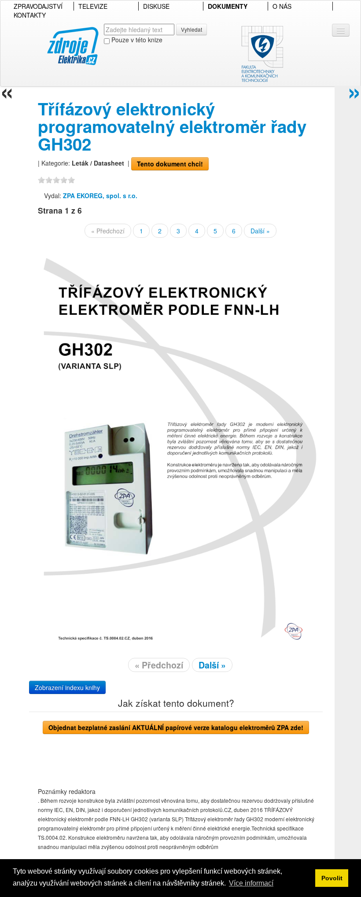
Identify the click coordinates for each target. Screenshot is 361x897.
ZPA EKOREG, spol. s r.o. (100, 195)
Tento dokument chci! (170, 163)
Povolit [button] (332, 878)
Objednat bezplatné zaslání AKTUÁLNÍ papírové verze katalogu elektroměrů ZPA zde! (175, 727)
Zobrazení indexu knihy (67, 687)
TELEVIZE (92, 6)
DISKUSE (156, 6)
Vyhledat (191, 29)
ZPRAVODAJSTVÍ (38, 6)
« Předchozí (108, 230)
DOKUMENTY (227, 6)
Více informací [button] (251, 883)
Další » (260, 230)
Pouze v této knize (136, 39)
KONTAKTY (30, 15)
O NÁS (282, 6)
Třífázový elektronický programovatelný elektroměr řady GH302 (172, 126)
